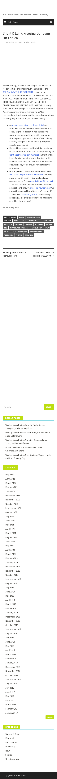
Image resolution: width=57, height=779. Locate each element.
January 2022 (11, 491)
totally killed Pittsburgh (41, 181)
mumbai (49, 224)
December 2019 (12, 566)
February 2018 (12, 658)
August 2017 (11, 683)
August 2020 (11, 537)
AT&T (16, 221)
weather (29, 235)
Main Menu (12, 22)
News (21, 217)
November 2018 (12, 620)
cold (23, 221)
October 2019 (11, 574)
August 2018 (11, 633)
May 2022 (9, 474)
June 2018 (10, 641)
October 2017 (11, 675)
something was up (29, 194)
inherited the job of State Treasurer (26, 174)
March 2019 (10, 604)
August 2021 (11, 512)
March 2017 (10, 704)
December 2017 (12, 667)
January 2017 (11, 712)
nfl (5, 228)
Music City (10, 746)
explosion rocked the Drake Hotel (28, 125)
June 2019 (10, 591)
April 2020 (10, 549)
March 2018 (10, 654)
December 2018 (12, 616)
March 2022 (10, 483)
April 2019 (10, 600)
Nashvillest (22, 775)
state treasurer (20, 231)
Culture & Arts (12, 734)
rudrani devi (37, 228)
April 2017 (10, 700)
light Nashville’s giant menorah (24, 154)
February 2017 (12, 708)
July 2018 (9, 637)
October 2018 (11, 625)
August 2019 (11, 583)
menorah (39, 224)
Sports (8, 754)
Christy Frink (31, 42)
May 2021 (9, 524)
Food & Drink (11, 742)
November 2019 (12, 570)
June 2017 (10, 692)
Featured (9, 738)
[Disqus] (28, 297)
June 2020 (10, 541)
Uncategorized (33, 217)
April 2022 (10, 478)
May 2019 (9, 595)
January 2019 (11, 612)
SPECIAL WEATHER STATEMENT (18, 92)
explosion (46, 221)
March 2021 (10, 533)
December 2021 (12, 495)
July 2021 (9, 516)
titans (19, 235)
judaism (28, 224)
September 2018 (13, 629)
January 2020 (11, 562)
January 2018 (11, 662)
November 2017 (12, 671)
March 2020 (10, 554)
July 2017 (9, 687)
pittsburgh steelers (19, 228)
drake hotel (34, 221)
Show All (50, 717)
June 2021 (10, 520)
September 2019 (13, 579)
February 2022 (12, 487)
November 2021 (12, 499)
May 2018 (9, 646)
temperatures (36, 231)
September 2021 (13, 508)
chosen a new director (40, 187)
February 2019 (12, 608)
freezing (8, 224)
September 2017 (13, 679)
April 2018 (10, 650)
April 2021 (10, 529)
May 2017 (9, 696)
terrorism (8, 235)
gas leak (18, 224)
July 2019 (9, 587)
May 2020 (9, 545)
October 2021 (11, 504)
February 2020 (12, 558)
